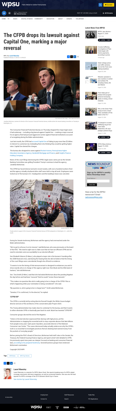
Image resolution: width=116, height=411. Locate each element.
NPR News (12, 356)
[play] (4, 13)
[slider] (12, 13)
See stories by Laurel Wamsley (25, 379)
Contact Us (44, 399)
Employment (44, 395)
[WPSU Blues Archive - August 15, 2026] (91, 147)
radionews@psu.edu (93, 197)
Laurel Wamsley (14, 56)
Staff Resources (69, 395)
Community (39, 19)
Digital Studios (27, 19)
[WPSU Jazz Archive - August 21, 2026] (91, 34)
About (60, 19)
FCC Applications (93, 399)
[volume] (9, 13)
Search (66, 399)
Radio (15, 19)
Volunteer (80, 19)
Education (50, 19)
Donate (109, 5)
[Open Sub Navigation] (10, 19)
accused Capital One (39, 141)
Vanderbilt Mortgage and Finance (43, 153)
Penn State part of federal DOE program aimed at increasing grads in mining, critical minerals (105, 97)
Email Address (91, 178)
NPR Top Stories (25, 356)
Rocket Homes (46, 151)
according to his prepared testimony (27, 343)
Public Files (91, 395)
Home (4, 19)
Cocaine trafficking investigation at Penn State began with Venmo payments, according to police (104, 51)
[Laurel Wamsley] (8, 373)
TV (8, 19)
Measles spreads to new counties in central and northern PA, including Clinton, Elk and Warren (105, 81)
